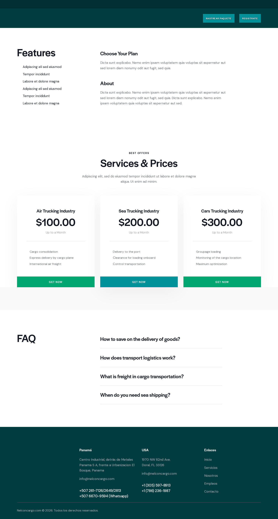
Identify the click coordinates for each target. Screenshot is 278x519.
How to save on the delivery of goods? (140, 339)
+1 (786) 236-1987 (156, 490)
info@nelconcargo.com (96, 479)
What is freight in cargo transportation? (142, 376)
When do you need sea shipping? (135, 395)
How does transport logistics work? (137, 357)
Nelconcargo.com (29, 510)
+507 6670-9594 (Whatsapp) (103, 496)
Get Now (56, 282)
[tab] (161, 339)
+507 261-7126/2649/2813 (100, 490)
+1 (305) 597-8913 (156, 485)
